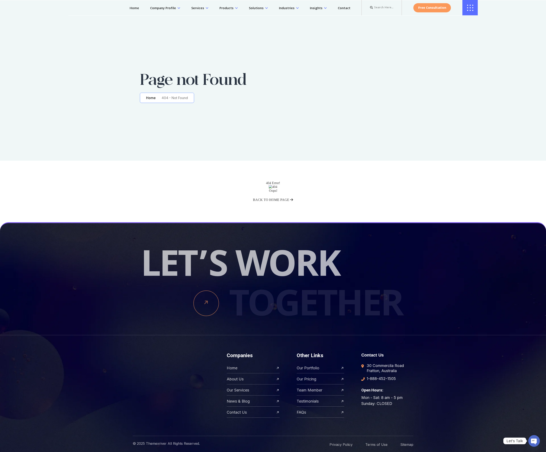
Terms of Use (376, 444)
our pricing (306, 379)
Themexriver (156, 443)
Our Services (238, 390)
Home (134, 8)
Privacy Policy (341, 444)
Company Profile (163, 8)
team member (309, 390)
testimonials (308, 401)
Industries (287, 8)
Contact (344, 8)
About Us (235, 379)
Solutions (256, 8)
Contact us (237, 412)
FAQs (301, 412)
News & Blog (238, 401)
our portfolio (308, 368)
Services (197, 8)
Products (226, 8)
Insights (316, 8)
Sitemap (406, 444)
